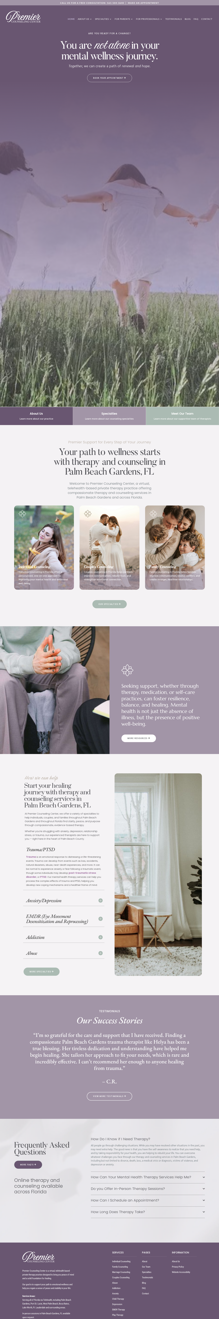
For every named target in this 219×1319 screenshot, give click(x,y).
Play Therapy (117, 1315)
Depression (117, 1304)
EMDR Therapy (118, 1309)
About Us (83, 19)
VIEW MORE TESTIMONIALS (108, 1096)
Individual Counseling (121, 1261)
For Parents (122, 19)
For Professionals (147, 19)
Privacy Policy (178, 1266)
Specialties (102, 19)
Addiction (116, 1288)
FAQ (196, 19)
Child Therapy (118, 1299)
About (144, 1261)
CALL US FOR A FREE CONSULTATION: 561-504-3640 (92, 3)
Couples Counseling (120, 1277)
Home (71, 19)
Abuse (115, 1283)
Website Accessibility (181, 1272)
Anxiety (115, 1293)
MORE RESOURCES (137, 738)
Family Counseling (120, 1266)
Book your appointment (108, 78)
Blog (188, 19)
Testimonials (173, 19)
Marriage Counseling (121, 1272)
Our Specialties (108, 604)
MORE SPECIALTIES (40, 971)
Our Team (146, 1266)
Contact (206, 19)
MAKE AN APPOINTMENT (143, 3)
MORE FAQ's (27, 1164)
